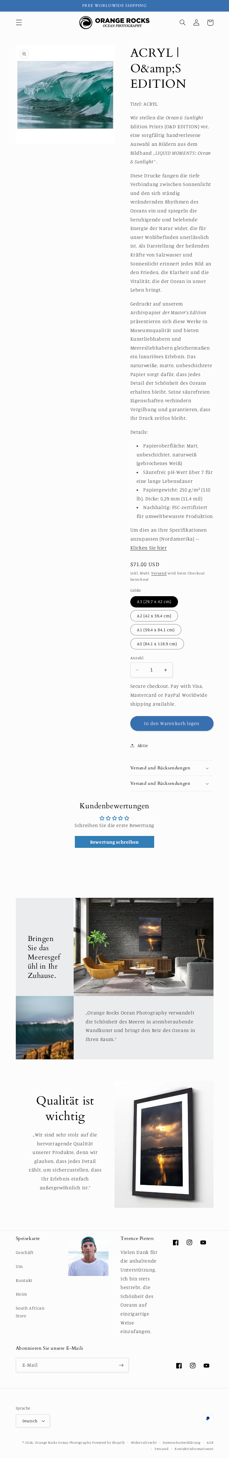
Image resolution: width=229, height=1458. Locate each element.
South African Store (30, 1311)
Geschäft (25, 1252)
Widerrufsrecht (144, 1442)
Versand (158, 573)
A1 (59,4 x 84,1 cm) (156, 629)
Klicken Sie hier (148, 548)
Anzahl (137, 657)
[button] (19, 22)
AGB (210, 1442)
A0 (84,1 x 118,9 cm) (157, 643)
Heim (21, 1293)
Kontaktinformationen (194, 1449)
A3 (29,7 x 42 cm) (154, 601)
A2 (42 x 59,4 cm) (154, 615)
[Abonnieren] (121, 1365)
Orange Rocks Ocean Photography (63, 1442)
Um (19, 1266)
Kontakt (24, 1280)
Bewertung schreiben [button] (114, 842)
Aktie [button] (142, 745)
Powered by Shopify (108, 1442)
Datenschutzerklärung (182, 1442)
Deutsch (30, 1420)
